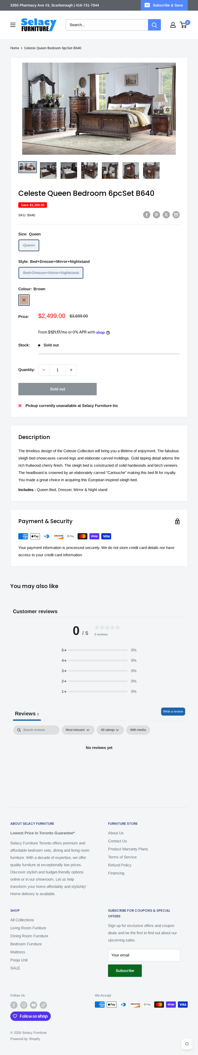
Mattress (17, 952)
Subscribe (125, 970)
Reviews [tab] (27, 713)
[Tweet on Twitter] (166, 214)
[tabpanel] (99, 765)
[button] (99, 650)
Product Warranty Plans (128, 849)
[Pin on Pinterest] (156, 214)
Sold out (57, 389)
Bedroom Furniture (26, 944)
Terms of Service (122, 857)
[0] (183, 25)
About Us (116, 833)
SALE (15, 968)
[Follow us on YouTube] (33, 1005)
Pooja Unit (19, 960)
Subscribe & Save (168, 5)
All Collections (22, 920)
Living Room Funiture (28, 928)
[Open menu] (12, 25)
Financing (116, 873)
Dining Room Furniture (29, 936)
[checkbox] (138, 730)
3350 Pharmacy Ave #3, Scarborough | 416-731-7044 (54, 5)
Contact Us (117, 841)
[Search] (154, 25)
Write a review (173, 711)
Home (14, 48)
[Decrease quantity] (43, 370)
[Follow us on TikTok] (43, 1005)
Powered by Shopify (25, 1039)
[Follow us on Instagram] (23, 1005)
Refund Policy (119, 865)
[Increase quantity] (71, 370)
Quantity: (26, 369)
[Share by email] (176, 214)
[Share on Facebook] (146, 214)
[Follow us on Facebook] (14, 1005)
